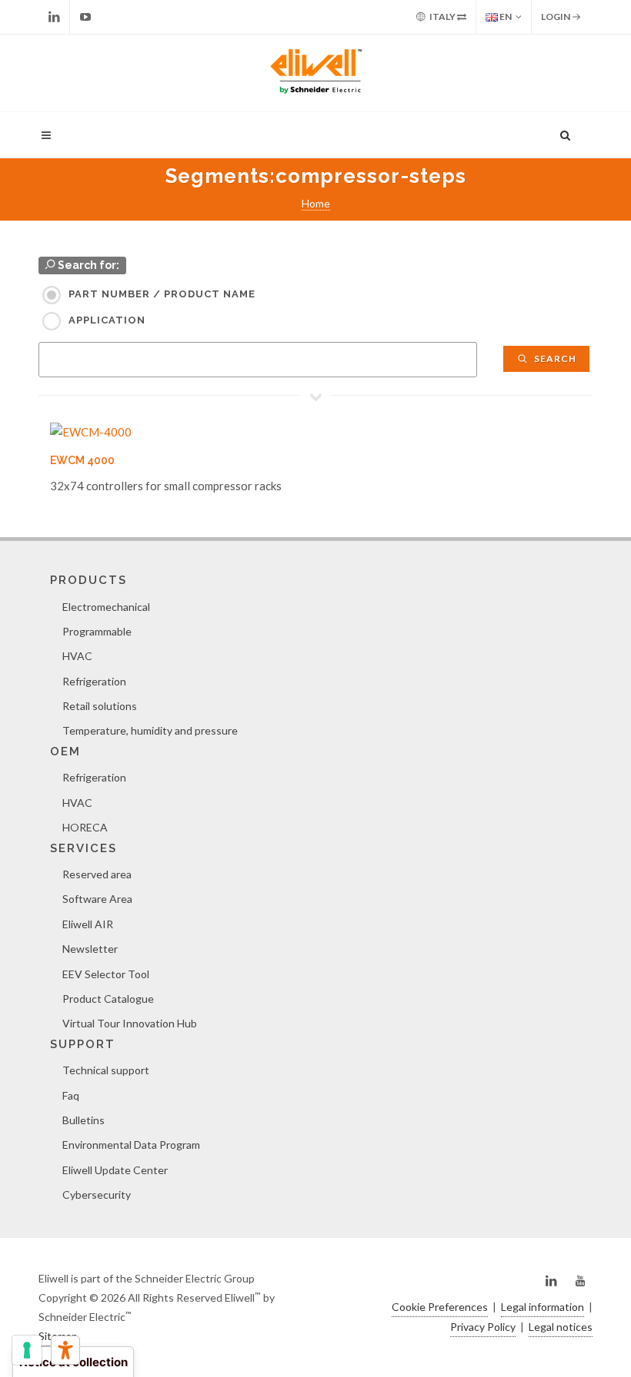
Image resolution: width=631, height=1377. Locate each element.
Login (556, 16)
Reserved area (97, 874)
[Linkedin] (53, 17)
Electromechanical (106, 606)
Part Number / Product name (161, 294)
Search (554, 358)
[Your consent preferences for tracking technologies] (27, 1350)
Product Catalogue (108, 998)
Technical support (105, 1070)
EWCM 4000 (82, 460)
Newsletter (90, 948)
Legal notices (561, 1326)
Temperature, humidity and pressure (150, 730)
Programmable (97, 631)
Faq (70, 1095)
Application (106, 320)
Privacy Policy (483, 1326)
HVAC (77, 655)
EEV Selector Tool (105, 973)
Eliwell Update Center (115, 1169)
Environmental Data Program (131, 1144)
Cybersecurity (96, 1194)
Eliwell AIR (87, 924)
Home (316, 203)
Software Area (97, 898)
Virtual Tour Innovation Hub (129, 1023)
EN (505, 16)
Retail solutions (99, 705)
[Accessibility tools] (65, 1350)
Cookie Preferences (440, 1306)
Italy (442, 16)
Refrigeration (94, 681)
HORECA (85, 827)
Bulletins (83, 1119)
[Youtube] (85, 17)
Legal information (542, 1306)
